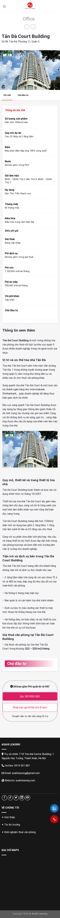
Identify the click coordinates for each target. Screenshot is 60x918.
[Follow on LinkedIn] (21, 797)
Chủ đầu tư (23, 95)
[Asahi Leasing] (30, 5)
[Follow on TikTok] (10, 797)
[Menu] (4, 6)
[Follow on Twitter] (16, 797)
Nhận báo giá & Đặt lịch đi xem (30, 707)
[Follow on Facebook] (4, 797)
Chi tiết (7, 95)
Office (29, 19)
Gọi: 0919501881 (30, 696)
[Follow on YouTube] (27, 797)
